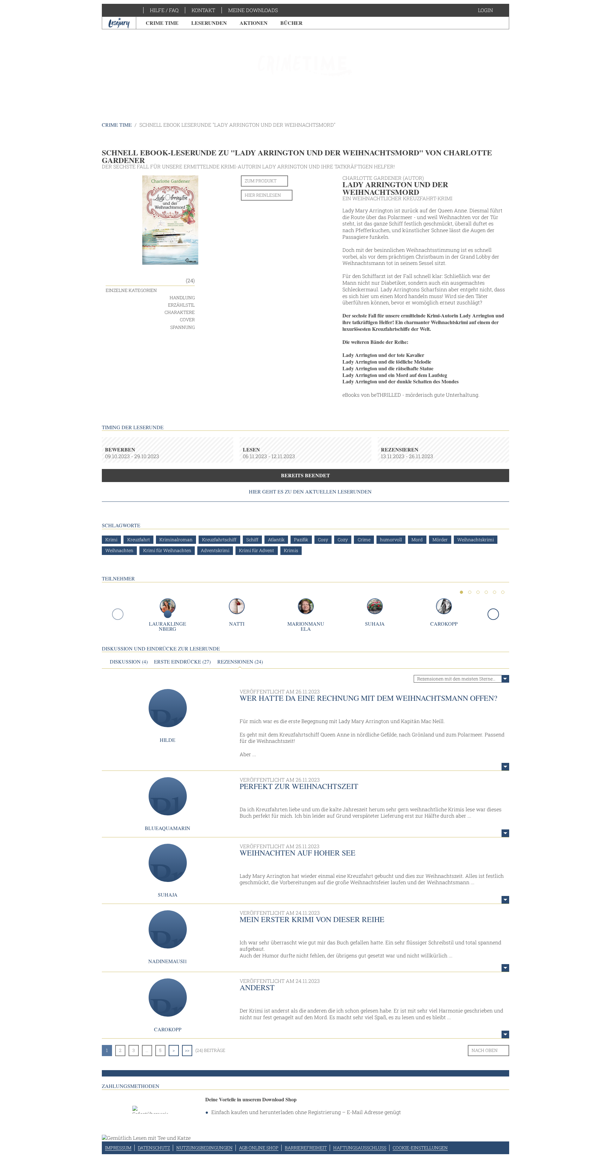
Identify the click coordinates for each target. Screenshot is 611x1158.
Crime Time (162, 22)
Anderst (257, 987)
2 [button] (469, 592)
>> (187, 1050)
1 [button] (461, 592)
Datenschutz (154, 1148)
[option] (305, 67)
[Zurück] (117, 614)
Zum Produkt (261, 181)
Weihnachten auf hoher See (297, 853)
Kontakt (203, 10)
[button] (491, 10)
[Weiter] (493, 614)
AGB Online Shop (258, 1148)
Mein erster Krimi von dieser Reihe (312, 919)
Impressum (118, 1148)
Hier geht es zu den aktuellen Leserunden (310, 491)
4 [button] (486, 592)
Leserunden (209, 22)
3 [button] (478, 592)
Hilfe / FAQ (164, 10)
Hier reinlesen (263, 195)
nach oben (485, 1050)
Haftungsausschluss (359, 1148)
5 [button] (494, 592)
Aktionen (254, 22)
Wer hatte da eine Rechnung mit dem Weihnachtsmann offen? (368, 698)
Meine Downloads (253, 10)
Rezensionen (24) (240, 661)
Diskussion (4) (129, 661)
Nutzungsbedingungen (204, 1148)
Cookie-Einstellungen (420, 1148)
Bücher (291, 22)
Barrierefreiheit (306, 1148)
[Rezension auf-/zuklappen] (505, 767)
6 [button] (502, 592)
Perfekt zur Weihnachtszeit (299, 786)
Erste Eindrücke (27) (182, 661)
